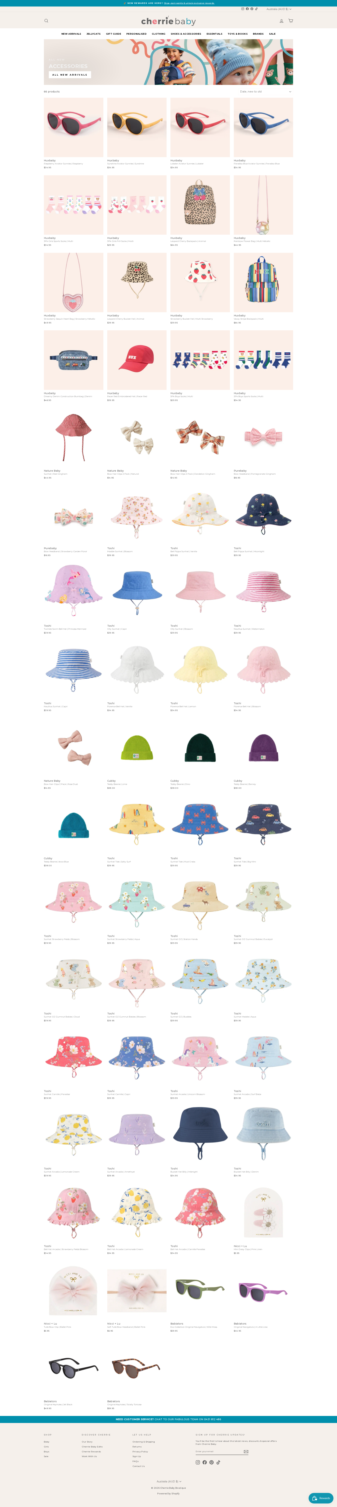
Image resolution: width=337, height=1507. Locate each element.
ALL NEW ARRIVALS (70, 74)
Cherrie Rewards (91, 1451)
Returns (137, 1446)
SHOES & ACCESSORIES (186, 33)
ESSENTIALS (214, 33)
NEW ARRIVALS (71, 33)
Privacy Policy (140, 1451)
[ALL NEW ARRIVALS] (168, 62)
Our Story (87, 1441)
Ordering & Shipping (144, 1441)
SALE (272, 33)
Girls (46, 1446)
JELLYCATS (94, 33)
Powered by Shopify (168, 1493)
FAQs (135, 1461)
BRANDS (258, 33)
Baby (46, 1441)
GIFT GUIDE (113, 33)
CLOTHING (159, 33)
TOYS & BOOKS (238, 33)
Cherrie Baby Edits (92, 1446)
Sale (46, 1456)
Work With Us (89, 1456)
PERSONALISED (136, 33)
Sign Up (137, 1456)
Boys (46, 1451)
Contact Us (139, 1466)
